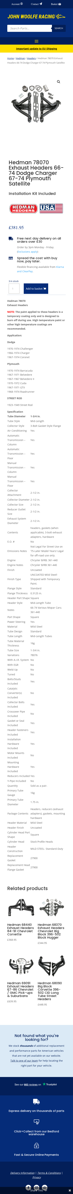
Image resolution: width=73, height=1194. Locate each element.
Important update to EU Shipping (36, 48)
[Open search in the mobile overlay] (36, 28)
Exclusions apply (27, 251)
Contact (35, 4)
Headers (31, 58)
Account (15, 4)
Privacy (36, 1177)
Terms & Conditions (49, 1173)
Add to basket (34, 288)
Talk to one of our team (24, 1060)
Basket (54, 4)
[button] (58, 82)
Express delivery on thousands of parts (36, 1111)
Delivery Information (22, 1173)
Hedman (20, 58)
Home (10, 58)
